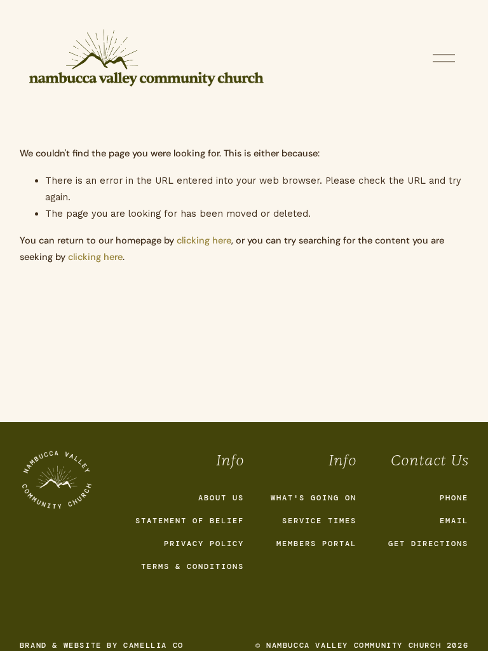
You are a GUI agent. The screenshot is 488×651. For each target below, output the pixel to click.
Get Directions (428, 543)
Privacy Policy (204, 543)
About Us (221, 498)
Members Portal (316, 543)
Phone (454, 498)
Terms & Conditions (192, 566)
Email (454, 521)
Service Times (319, 521)
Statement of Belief (189, 521)
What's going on (313, 498)
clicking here (204, 241)
